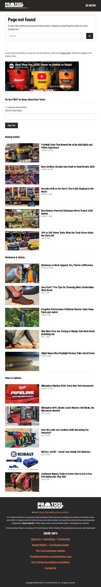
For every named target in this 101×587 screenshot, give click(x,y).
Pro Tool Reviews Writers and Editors (50, 562)
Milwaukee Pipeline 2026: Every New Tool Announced (67, 385)
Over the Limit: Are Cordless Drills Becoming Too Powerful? (65, 431)
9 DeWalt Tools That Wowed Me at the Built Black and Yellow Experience (66, 146)
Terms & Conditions (61, 512)
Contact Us (50, 568)
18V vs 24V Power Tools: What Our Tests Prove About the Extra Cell (67, 234)
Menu (92, 5)
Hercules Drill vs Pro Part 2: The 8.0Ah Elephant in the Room (67, 190)
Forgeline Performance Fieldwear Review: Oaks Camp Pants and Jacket (67, 311)
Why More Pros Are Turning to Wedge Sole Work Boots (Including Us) (68, 333)
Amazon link (65, 53)
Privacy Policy (43, 512)
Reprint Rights (39, 545)
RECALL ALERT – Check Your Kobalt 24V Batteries (65, 451)
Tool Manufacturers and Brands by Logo (50, 556)
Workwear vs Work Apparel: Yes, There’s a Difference (67, 265)
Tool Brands (64, 539)
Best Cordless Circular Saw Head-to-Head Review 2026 (68, 166)
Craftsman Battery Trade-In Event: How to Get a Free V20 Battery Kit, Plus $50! (66, 475)
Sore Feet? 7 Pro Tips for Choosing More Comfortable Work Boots (67, 289)
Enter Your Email (14, 110)
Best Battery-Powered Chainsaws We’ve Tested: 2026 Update (67, 212)
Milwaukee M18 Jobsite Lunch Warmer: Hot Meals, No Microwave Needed (67, 409)
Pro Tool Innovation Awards (50, 550)
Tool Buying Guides (59, 545)
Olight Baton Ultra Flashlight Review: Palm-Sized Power (68, 353)
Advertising (49, 539)
